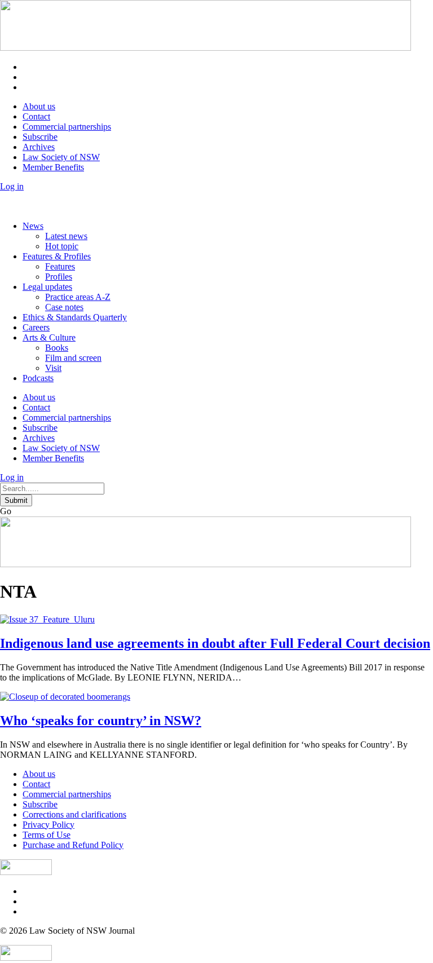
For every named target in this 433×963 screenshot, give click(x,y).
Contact (36, 116)
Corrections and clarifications (74, 814)
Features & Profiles (57, 256)
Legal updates (47, 286)
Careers (36, 327)
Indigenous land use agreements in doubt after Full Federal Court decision (215, 643)
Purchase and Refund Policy (73, 845)
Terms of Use (46, 835)
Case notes (64, 307)
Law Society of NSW (61, 157)
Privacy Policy (48, 824)
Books (56, 347)
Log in (12, 186)
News (33, 226)
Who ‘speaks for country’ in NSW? (100, 720)
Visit (53, 368)
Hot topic (61, 246)
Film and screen (73, 358)
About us (39, 106)
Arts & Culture (49, 337)
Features (60, 266)
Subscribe (40, 137)
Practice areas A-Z (78, 297)
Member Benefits (53, 167)
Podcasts (38, 378)
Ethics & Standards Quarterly (75, 317)
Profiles (58, 276)
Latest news (66, 236)
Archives (39, 147)
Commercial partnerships (67, 126)
